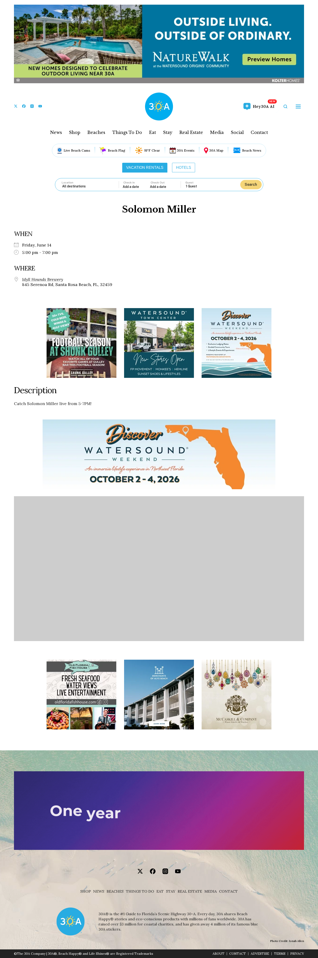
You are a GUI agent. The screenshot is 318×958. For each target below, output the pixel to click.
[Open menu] (298, 106)
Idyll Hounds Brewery (42, 279)
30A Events (185, 150)
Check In (129, 182)
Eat (152, 132)
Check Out (158, 182)
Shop (74, 132)
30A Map (216, 150)
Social (237, 132)
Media (217, 132)
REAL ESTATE (190, 891)
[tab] (144, 168)
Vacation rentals (144, 168)
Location (67, 182)
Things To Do (127, 132)
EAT (160, 891)
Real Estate (191, 132)
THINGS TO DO (140, 891)
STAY (170, 891)
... (136, 187)
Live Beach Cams (77, 150)
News (56, 132)
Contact (259, 132)
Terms (279, 953)
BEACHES (115, 891)
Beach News (251, 150)
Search (251, 184)
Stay (167, 132)
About (218, 953)
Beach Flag (116, 150)
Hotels (183, 168)
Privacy (297, 953)
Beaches (96, 132)
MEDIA (210, 891)
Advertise (260, 953)
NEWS (98, 891)
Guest (189, 182)
